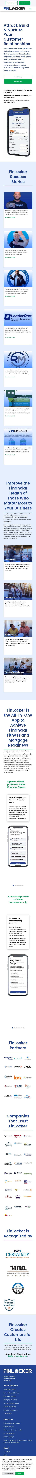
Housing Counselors (10, 1410)
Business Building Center (12, 1423)
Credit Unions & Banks (11, 1403)
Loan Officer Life (9, 1433)
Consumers (8, 1413)
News (5, 1455)
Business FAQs (9, 1427)
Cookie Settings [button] (8, 1474)
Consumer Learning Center (13, 1430)
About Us (7, 1452)
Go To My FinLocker (12, 3)
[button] (13, 885)
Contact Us (21, 1356)
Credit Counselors (10, 1407)
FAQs (10, 1356)
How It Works (18, 77)
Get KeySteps (18, 81)
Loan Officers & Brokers (11, 1393)
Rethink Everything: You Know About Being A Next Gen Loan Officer (18, 1441)
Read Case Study (10, 217)
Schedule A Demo (24, 3)
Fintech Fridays (9, 1437)
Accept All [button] (20, 1474)
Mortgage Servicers (10, 1400)
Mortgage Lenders (10, 1396)
